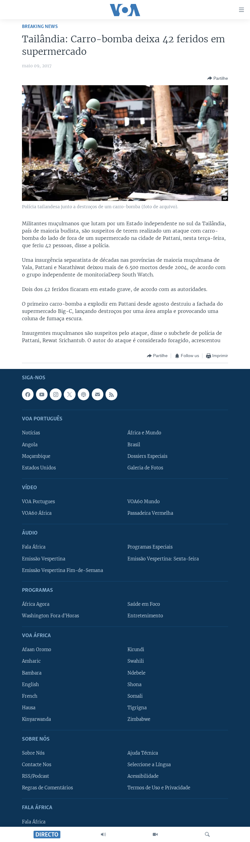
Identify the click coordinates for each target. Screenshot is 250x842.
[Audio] (103, 834)
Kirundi (135, 649)
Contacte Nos (36, 764)
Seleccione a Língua (149, 764)
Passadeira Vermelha (150, 513)
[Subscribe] (97, 394)
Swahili (135, 661)
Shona (134, 684)
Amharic (31, 661)
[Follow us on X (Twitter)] (69, 394)
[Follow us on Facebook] (28, 394)
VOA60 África (37, 513)
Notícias (31, 433)
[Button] (217, 78)
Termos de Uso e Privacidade (158, 788)
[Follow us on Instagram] (55, 394)
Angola (30, 444)
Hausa (28, 707)
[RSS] (111, 394)
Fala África (33, 547)
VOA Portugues (38, 501)
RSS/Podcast (35, 776)
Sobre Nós (33, 753)
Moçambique (36, 456)
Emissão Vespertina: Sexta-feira (163, 558)
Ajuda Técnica (142, 753)
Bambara (31, 672)
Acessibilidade (143, 776)
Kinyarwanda (36, 719)
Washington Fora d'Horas (50, 616)
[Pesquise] (207, 834)
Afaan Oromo (36, 649)
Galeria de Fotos (145, 467)
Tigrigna (137, 707)
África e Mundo (144, 433)
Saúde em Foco (143, 604)
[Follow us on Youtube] (42, 394)
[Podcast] (83, 394)
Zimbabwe (138, 719)
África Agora (35, 604)
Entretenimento (145, 616)
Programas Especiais (150, 547)
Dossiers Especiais (147, 456)
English (30, 684)
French (30, 696)
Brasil (133, 444)
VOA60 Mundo (143, 501)
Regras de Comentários (47, 788)
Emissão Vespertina (43, 558)
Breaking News (40, 26)
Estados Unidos (39, 467)
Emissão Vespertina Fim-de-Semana (62, 570)
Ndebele (136, 672)
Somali (135, 696)
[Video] (155, 834)
